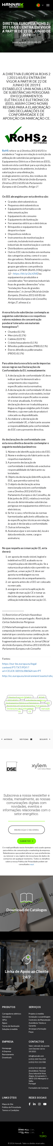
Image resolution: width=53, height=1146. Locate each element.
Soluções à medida (10, 1029)
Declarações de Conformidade (20, 708)
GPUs (4, 1020)
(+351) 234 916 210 (37, 1059)
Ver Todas (24, 739)
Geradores (6, 1017)
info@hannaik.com (36, 1056)
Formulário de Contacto (38, 1088)
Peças (31, 1032)
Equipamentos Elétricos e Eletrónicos (22, 703)
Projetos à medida (36, 1014)
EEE (48, 703)
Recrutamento (8, 1054)
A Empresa (6, 1051)
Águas (4, 1023)
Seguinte (44, 739)
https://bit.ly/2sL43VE (25, 273)
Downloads (7, 1057)
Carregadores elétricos (11, 1014)
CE (30, 711)
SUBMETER (25, 841)
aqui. (32, 864)
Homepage (6, 1048)
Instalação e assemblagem (39, 1017)
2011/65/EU (13, 700)
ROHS (42, 697)
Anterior (8, 739)
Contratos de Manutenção (39, 1020)
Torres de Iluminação (11, 1026)
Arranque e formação (37, 1029)
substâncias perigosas (36, 700)
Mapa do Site (7, 1104)
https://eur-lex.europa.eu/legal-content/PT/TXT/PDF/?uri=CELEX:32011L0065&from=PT (21, 667)
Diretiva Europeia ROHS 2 (20, 697)
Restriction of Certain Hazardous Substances (26, 706)
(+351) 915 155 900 (37, 1062)
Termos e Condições (10, 1110)
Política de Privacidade (11, 1107)
